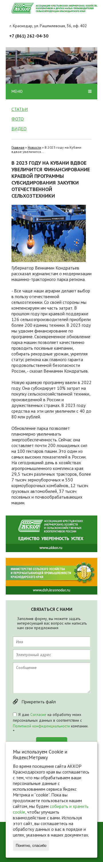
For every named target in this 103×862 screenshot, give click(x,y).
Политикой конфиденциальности (41, 726)
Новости (34, 147)
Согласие (38, 714)
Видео (19, 128)
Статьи (19, 109)
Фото (17, 119)
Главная (17, 147)
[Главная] (54, 8)
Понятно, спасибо (31, 845)
